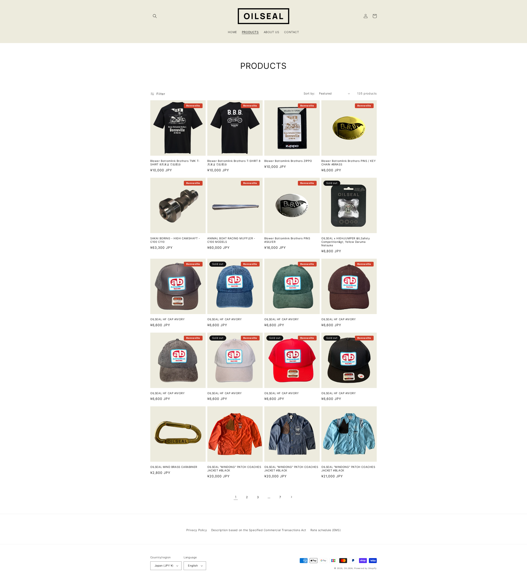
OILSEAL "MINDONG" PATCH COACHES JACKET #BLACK (234, 468)
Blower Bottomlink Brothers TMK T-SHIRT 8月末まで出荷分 (175, 162)
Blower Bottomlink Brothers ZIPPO (288, 160)
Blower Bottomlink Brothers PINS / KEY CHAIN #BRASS (348, 162)
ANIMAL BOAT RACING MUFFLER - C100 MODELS (231, 240)
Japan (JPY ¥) (164, 565)
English (193, 565)
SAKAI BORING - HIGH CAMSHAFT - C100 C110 (175, 240)
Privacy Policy (196, 530)
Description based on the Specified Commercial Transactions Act (258, 530)
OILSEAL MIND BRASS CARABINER (173, 467)
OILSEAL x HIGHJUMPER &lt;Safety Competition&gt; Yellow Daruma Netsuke (345, 242)
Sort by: (309, 93)
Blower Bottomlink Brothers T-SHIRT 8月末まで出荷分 (234, 162)
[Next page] (291, 496)
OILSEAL (349, 568)
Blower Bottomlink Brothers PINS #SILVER (287, 240)
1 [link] (236, 497)
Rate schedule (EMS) (325, 530)
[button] (154, 16)
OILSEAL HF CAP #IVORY (167, 319)
